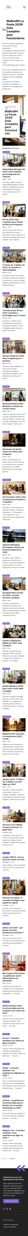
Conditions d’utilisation (9, 1227)
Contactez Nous (11, 1201)
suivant (11, 1159)
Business (6, 152)
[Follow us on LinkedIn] (10, 1209)
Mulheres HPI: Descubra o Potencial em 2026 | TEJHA (13, 736)
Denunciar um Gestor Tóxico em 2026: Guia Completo (12, 451)
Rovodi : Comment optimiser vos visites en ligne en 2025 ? (13, 1040)
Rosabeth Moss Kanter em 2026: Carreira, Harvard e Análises (12, 595)
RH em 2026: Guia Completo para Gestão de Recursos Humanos (12, 222)
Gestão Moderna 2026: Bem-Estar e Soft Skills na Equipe (13, 688)
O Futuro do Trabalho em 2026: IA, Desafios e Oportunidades (13, 267)
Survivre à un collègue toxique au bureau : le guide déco (12, 827)
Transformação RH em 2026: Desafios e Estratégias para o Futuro (14, 313)
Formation (6, 479)
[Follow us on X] (4, 1209)
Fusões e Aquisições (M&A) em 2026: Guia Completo (12, 643)
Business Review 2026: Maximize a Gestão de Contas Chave (13, 406)
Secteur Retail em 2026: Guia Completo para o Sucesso (13, 358)
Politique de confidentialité (10, 1224)
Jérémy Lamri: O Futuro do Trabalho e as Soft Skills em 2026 (13, 781)
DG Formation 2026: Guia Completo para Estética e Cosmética (14, 499)
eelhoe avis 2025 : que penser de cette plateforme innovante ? (13, 930)
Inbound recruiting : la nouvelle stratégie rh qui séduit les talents (13, 900)
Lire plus (5, 870)
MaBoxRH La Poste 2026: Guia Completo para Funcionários (11, 122)
